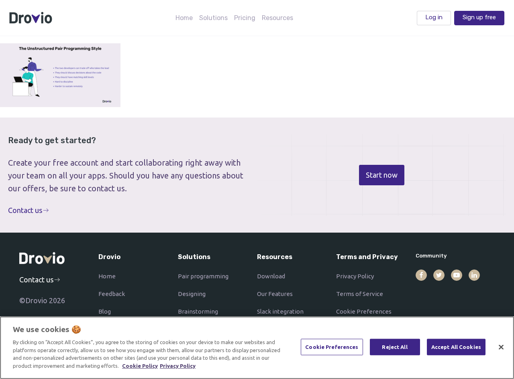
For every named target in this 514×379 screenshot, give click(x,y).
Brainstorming (198, 311)
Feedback (111, 293)
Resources (277, 18)
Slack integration (280, 311)
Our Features (275, 293)
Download (271, 276)
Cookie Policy (140, 365)
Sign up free (479, 17)
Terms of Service (359, 293)
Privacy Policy (355, 276)
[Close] (501, 347)
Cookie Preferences (364, 311)
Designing (192, 293)
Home (184, 18)
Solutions (213, 18)
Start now (382, 175)
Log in (434, 17)
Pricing (244, 18)
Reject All (394, 347)
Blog (104, 311)
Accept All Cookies (456, 347)
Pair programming (203, 276)
